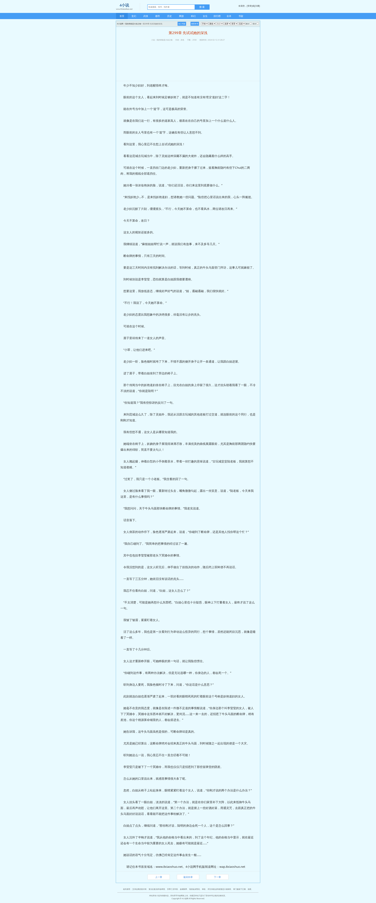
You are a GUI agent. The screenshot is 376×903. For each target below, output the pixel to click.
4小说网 (120, 23)
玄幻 (133, 16)
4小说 (124, 6)
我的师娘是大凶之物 (133, 23)
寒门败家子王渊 (239, 889)
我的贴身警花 (194, 889)
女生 (205, 16)
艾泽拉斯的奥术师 (139, 889)
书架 (241, 16)
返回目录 (188, 877)
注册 (257, 5)
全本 (229, 16)
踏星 (249, 889)
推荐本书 (194, 23)
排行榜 (217, 16)
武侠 (145, 16)
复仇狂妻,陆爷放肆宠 (157, 889)
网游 (181, 16)
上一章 (158, 877)
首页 (122, 16)
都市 (157, 16)
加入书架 (181, 23)
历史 (169, 16)
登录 (249, 5)
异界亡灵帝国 (172, 889)
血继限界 (183, 889)
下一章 (217, 877)
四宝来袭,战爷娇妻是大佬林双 (219, 889)
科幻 (193, 16)
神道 (203, 889)
